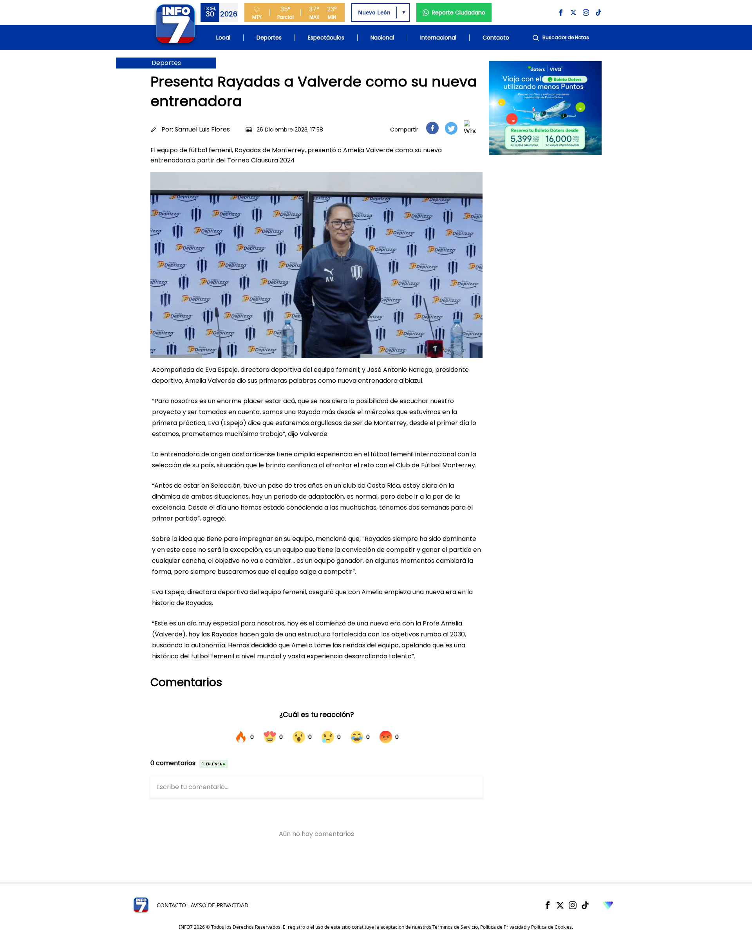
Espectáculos (326, 37)
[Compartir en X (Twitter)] (451, 128)
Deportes (269, 37)
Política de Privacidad (503, 927)
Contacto (496, 37)
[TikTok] (585, 905)
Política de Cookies (551, 927)
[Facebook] (547, 905)
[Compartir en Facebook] (432, 128)
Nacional (382, 37)
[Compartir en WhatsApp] (470, 128)
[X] (560, 905)
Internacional (438, 37)
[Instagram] (573, 905)
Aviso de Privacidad (219, 905)
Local (223, 37)
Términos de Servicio (455, 927)
